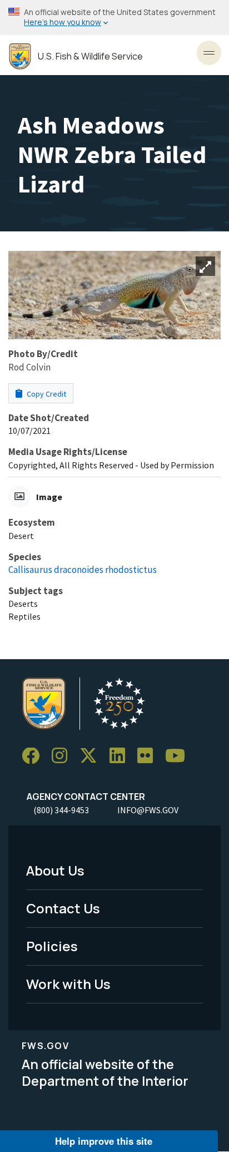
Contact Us (63, 908)
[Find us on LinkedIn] (121, 756)
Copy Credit (45, 394)
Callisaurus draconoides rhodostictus (82, 569)
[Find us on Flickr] (149, 756)
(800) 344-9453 (61, 809)
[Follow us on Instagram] (63, 756)
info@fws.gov (147, 809)
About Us (55, 870)
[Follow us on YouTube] (179, 756)
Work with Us (68, 984)
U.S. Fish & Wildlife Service (90, 56)
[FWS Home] (20, 56)
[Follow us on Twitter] (92, 756)
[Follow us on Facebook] (34, 756)
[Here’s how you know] (114, 17)
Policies (52, 946)
